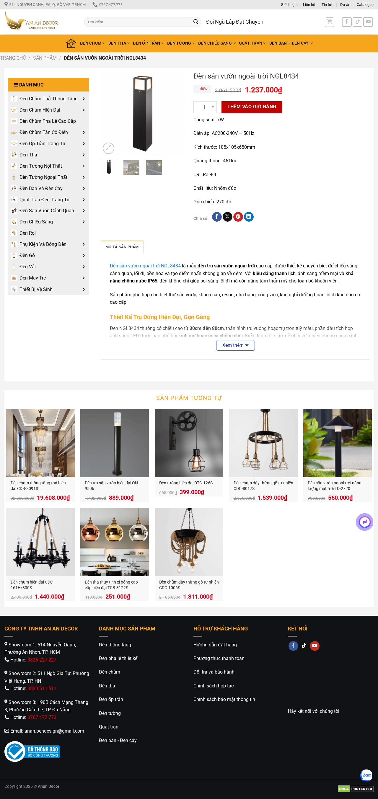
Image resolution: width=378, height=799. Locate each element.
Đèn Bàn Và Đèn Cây (41, 188)
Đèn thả (107, 686)
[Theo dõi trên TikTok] (357, 22)
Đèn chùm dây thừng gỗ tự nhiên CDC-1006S (189, 585)
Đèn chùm (109, 672)
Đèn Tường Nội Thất (40, 166)
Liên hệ (309, 4)
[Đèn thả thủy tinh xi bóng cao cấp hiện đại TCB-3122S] (114, 542)
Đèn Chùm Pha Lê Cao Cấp (47, 121)
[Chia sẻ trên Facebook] (217, 217)
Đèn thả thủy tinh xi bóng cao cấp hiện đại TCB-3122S (111, 585)
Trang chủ (13, 58)
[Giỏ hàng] (329, 22)
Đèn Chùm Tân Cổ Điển (43, 132)
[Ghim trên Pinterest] (238, 217)
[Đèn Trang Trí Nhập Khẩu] (39, 22)
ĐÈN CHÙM (90, 43)
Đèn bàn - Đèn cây (118, 740)
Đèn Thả (28, 155)
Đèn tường (110, 713)
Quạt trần (108, 727)
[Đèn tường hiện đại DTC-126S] (189, 443)
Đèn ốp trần (111, 699)
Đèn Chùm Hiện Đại (39, 110)
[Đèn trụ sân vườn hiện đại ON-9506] (114, 443)
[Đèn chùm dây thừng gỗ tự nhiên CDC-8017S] (263, 443)
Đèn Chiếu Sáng (36, 222)
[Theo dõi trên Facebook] (347, 22)
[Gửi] (196, 22)
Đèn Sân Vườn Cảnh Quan (46, 210)
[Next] (175, 113)
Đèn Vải (27, 266)
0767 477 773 (41, 717)
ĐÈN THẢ (117, 43)
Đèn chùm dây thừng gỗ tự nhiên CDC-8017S (263, 486)
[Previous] (110, 113)
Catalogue (365, 4)
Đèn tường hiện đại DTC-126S (186, 483)
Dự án (345, 4)
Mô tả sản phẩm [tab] (122, 247)
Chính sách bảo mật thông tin (224, 699)
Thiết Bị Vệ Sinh (36, 289)
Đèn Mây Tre (32, 278)
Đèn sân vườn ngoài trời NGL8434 (145, 266)
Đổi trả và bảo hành (213, 672)
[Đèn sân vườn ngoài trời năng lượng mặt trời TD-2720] (337, 443)
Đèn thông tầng (115, 645)
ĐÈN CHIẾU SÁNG (215, 43)
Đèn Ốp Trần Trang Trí (42, 143)
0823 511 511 (41, 688)
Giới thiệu (288, 4)
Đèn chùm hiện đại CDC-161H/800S (32, 585)
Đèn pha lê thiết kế (118, 658)
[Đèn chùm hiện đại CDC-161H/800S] (40, 542)
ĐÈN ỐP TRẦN (146, 43)
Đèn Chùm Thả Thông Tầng (48, 99)
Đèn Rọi (27, 233)
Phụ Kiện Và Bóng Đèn (42, 244)
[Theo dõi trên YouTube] (368, 22)
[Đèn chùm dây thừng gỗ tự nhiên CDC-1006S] (189, 542)
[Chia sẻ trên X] (227, 217)
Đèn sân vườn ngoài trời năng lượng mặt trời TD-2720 (334, 486)
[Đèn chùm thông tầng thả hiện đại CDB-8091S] (40, 443)
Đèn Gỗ (27, 255)
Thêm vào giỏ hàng (251, 107)
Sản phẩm (45, 58)
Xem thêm (233, 345)
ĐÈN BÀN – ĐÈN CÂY (289, 43)
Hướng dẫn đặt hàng (215, 645)
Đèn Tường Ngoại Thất (43, 177)
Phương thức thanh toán (219, 658)
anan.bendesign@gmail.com (54, 731)
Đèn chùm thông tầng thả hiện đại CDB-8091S (38, 486)
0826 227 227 (41, 660)
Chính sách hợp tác (213, 686)
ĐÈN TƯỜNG (179, 43)
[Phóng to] (108, 148)
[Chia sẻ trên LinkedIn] (249, 217)
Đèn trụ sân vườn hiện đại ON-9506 (112, 486)
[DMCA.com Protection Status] (356, 788)
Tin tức (327, 4)
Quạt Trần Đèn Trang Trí (44, 199)
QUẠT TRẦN (251, 43)
